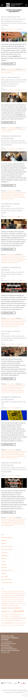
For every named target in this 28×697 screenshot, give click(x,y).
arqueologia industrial (6, 192)
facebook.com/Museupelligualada (10, 650)
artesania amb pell (12, 595)
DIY (12, 605)
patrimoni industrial (6, 197)
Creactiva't (4, 552)
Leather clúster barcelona (11, 614)
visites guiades (21, 197)
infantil (3, 561)
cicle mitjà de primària (9, 599)
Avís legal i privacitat (9, 692)
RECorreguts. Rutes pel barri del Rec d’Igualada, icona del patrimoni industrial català (14, 338)
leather (2, 614)
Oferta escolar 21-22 (7, 570)
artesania (4, 595)
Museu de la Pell (19, 618)
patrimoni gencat (13, 257)
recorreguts (20, 70)
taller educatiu (23, 623)
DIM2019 (4, 558)
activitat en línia (14, 591)
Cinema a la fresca (6, 549)
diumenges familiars (6, 605)
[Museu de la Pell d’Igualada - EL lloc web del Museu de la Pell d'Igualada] (14, 5)
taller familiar (4, 625)
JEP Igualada (16, 194)
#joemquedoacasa (7, 537)
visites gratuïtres (14, 262)
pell (7, 623)
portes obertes (10, 259)
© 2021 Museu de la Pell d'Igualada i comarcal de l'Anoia (14, 690)
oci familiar (6, 620)
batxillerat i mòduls (7, 546)
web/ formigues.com (19, 692)
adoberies (23, 69)
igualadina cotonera (6, 388)
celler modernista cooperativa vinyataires (14, 385)
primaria (3, 573)
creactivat (7, 601)
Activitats (4, 540)
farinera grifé (15, 387)
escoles (16, 605)
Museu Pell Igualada (18, 195)
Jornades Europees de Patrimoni (17, 321)
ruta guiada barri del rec (18, 324)
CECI (7, 194)
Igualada (14, 70)
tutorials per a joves (14, 625)
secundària (4, 576)
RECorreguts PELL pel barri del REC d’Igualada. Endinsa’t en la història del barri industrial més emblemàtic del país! (14, 83)
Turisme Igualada (10, 69)
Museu (21, 29)
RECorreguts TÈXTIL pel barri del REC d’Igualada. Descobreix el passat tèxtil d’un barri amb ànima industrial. (13, 22)
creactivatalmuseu (14, 601)
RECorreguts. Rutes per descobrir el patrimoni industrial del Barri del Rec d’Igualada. (14, 143)
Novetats (4, 567)
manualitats (17, 616)
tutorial (8, 625)
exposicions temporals (11, 608)
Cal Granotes (15, 256)
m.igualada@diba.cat (7, 647)
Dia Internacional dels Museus (20, 603)
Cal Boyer (8, 256)
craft (15, 599)
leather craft (20, 614)
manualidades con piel (7, 616)
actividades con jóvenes (6, 591)
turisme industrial (5, 262)
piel (10, 623)
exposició (5, 611)
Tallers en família (6, 579)
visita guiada (8, 72)
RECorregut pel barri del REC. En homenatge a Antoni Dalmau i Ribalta (13, 210)
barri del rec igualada (6, 70)
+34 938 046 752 (6, 645)
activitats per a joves (22, 593)
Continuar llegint (8, 63)
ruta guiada (10, 390)
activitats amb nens (11, 593)
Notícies (3, 564)
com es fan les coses (6, 387)
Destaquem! (5, 555)
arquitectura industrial (18, 192)
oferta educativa (13, 620)
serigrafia (20, 456)
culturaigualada (10, 603)
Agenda (3, 543)
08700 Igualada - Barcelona (9, 643)
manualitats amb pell (7, 618)
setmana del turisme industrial (15, 260)
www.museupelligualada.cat (9, 648)
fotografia (11, 611)
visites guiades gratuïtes (7, 198)
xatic (23, 392)
